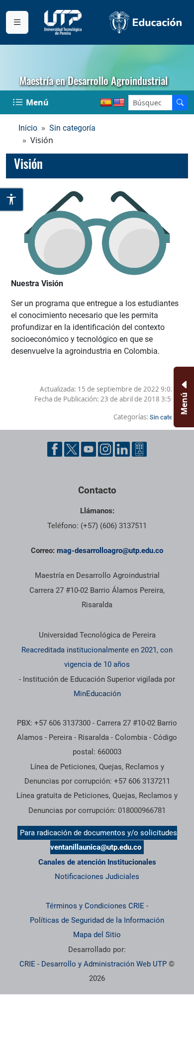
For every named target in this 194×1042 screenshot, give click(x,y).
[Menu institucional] (17, 22)
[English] (119, 103)
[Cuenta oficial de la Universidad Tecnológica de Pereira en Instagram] (105, 449)
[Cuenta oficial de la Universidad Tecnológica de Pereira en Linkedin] (122, 449)
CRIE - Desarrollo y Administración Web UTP (93, 964)
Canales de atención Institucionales (97, 862)
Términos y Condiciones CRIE (95, 905)
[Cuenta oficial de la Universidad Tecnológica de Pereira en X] (71, 449)
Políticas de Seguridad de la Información (97, 920)
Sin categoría (72, 128)
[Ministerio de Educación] (145, 22)
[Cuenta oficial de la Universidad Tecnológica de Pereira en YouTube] (88, 449)
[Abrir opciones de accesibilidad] (12, 199)
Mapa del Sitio (97, 934)
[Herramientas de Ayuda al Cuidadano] (139, 449)
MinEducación (97, 693)
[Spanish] (106, 103)
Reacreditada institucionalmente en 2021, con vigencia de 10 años (97, 657)
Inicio (27, 128)
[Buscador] (180, 102)
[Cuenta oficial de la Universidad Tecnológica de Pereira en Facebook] (54, 449)
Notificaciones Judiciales (97, 876)
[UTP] (64, 22)
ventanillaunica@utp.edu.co (95, 847)
